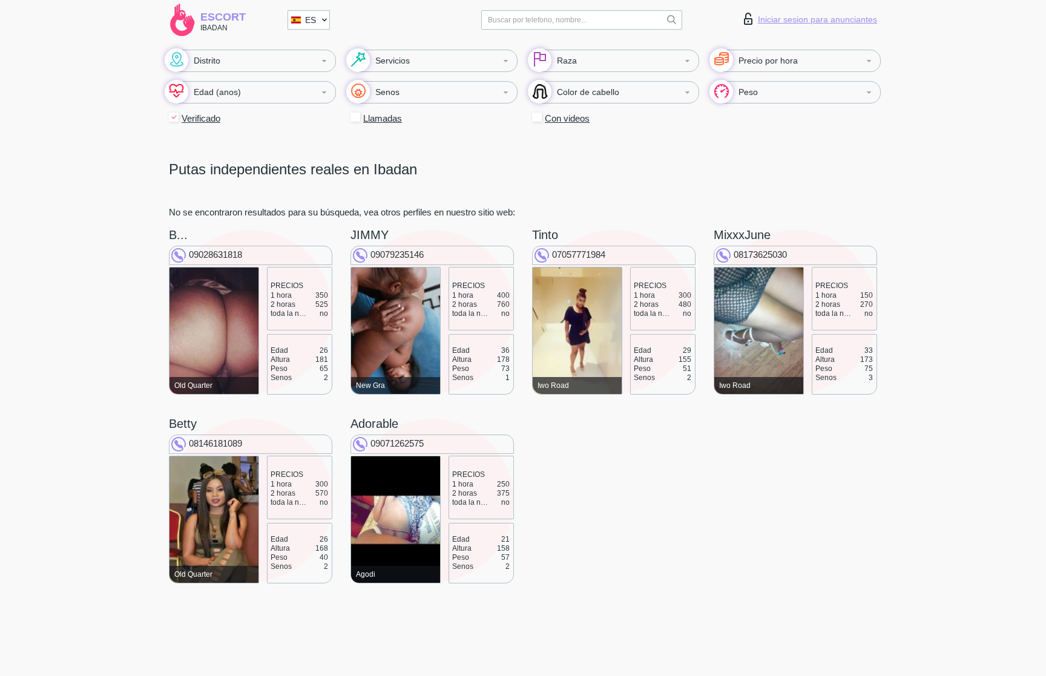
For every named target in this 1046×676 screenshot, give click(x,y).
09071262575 (397, 443)
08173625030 (760, 254)
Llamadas (382, 118)
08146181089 (215, 443)
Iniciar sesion (817, 19)
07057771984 (578, 254)
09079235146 (397, 254)
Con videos (567, 118)
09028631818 (215, 254)
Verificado (201, 118)
